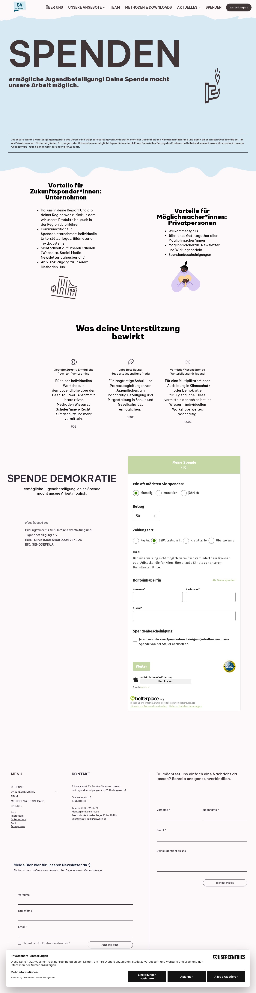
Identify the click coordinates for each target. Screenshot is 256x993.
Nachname (211, 810)
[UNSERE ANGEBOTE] (56, 791)
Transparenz (18, 826)
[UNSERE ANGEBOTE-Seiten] (104, 7)
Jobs (13, 812)
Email (161, 830)
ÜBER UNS (17, 786)
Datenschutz (18, 819)
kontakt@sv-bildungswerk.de (89, 818)
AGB (13, 822)
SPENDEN (16, 805)
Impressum (17, 815)
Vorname (163, 810)
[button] (73, 426)
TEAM (14, 796)
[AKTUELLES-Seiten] (199, 7)
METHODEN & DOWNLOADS (27, 801)
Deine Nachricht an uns (171, 851)
